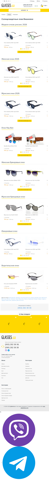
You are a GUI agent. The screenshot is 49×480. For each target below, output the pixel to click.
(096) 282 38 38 (12, 347)
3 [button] (24, 48)
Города (3, 400)
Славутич (44, 299)
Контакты (45, 1)
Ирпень (8, 299)
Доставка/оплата (5, 366)
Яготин (22, 300)
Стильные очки (5, 390)
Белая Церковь (12, 297)
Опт (2, 377)
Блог (39, 1)
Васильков (44, 297)
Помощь (32, 1)
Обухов (26, 299)
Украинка (14, 300)
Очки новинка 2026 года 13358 (32, 42)
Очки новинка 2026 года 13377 (32, 77)
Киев (17, 299)
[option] (13, 39)
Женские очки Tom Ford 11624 (32, 180)
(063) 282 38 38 (24, 308)
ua (8, 1)
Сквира (39, 299)
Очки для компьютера (30, 375)
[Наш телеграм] (19, 462)
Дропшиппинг (5, 373)
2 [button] (22, 48)
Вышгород (4, 299)
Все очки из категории (24, 51)
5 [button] (28, 48)
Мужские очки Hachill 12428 (11, 214)
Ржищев (35, 299)
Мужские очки (28, 370)
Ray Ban (27, 364)
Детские (27, 377)
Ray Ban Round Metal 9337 (31, 146)
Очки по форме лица (6, 393)
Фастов (18, 300)
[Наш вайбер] (19, 429)
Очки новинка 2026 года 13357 (11, 249)
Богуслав (23, 297)
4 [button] (26, 48)
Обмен (3, 364)
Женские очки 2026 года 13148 (32, 249)
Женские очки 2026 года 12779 (11, 77)
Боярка (32, 297)
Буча (40, 297)
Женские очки (28, 368)
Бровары (37, 297)
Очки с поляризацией (6, 388)
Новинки (27, 366)
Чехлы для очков (29, 380)
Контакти (4, 375)
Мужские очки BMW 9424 (31, 214)
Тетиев (6, 300)
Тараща (3, 300)
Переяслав (30, 299)
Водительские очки (29, 373)
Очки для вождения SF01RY (10, 283)
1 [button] (21, 48)
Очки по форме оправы (7, 395)
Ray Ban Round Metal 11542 (10, 146)
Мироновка (21, 299)
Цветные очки (5, 397)
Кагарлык (13, 299)
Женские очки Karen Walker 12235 (12, 180)
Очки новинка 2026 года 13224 (32, 111)
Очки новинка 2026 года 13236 (11, 111)
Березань (18, 297)
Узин (10, 300)
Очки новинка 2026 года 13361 (11, 42)
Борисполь (27, 297)
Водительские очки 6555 (31, 283)
